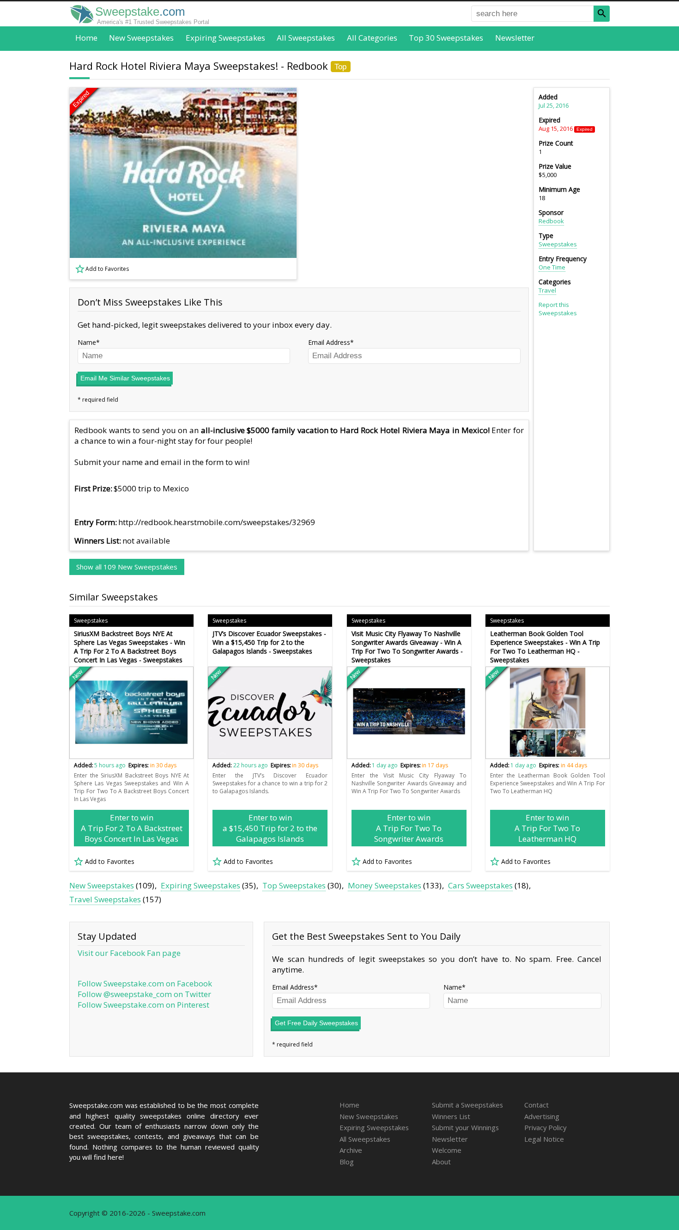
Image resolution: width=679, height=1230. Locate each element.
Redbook (551, 221)
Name (87, 342)
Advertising (541, 1116)
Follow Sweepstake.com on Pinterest (143, 1004)
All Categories (372, 37)
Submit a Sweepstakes (467, 1104)
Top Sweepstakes (294, 885)
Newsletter (514, 37)
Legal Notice (544, 1139)
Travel (547, 290)
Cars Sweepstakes (480, 885)
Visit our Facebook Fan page (129, 953)
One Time (552, 267)
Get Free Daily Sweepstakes (316, 1023)
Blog (347, 1161)
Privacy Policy (545, 1127)
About (441, 1161)
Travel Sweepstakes (105, 899)
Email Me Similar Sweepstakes (125, 378)
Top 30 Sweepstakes (446, 37)
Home (86, 37)
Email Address (329, 342)
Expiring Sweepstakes (225, 37)
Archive (351, 1150)
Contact (536, 1104)
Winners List (451, 1116)
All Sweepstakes (306, 37)
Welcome (446, 1150)
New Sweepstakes (141, 37)
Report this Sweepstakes (558, 308)
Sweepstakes (558, 244)
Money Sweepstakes (384, 885)
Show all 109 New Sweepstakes (126, 566)
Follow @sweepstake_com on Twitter (144, 994)
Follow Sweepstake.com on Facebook (145, 983)
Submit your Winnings (465, 1127)
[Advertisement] (418, 183)
